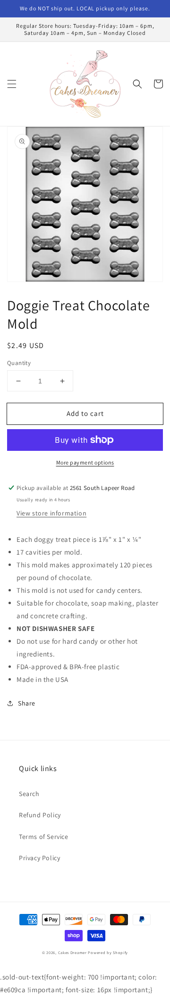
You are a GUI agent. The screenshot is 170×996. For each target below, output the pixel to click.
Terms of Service (43, 836)
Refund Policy (40, 815)
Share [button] (26, 703)
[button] (11, 84)
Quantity (19, 363)
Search (29, 793)
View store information (51, 513)
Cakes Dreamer (72, 952)
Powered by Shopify (108, 952)
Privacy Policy (39, 858)
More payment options (85, 462)
